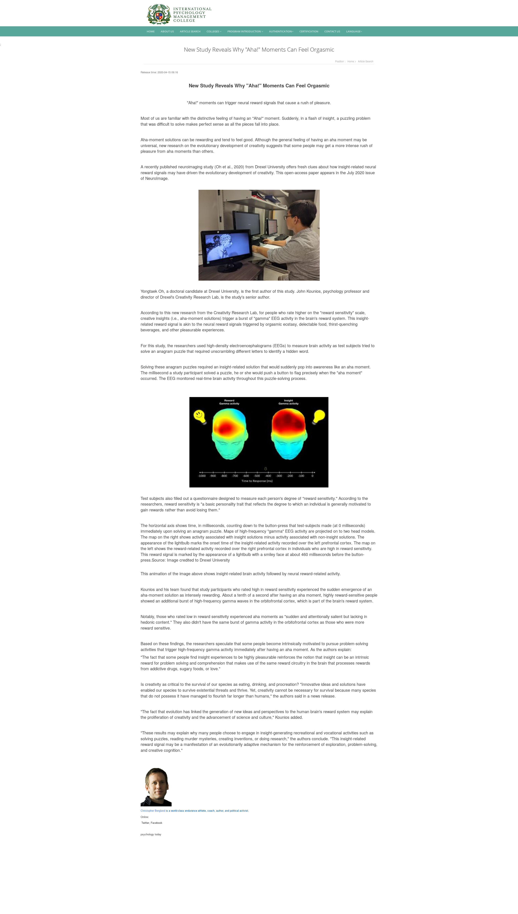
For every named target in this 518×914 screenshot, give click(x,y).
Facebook (156, 823)
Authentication (280, 31)
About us (167, 31)
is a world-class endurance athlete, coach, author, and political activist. (195, 810)
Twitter (145, 823)
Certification (308, 31)
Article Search (190, 31)
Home (151, 31)
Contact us (332, 31)
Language (353, 31)
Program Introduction (244, 31)
